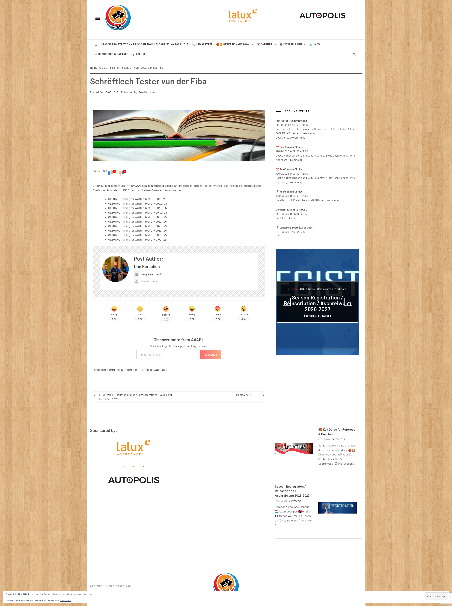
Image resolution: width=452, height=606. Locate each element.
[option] (317, 302)
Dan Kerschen (147, 92)
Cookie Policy (66, 600)
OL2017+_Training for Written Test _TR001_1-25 (137, 198)
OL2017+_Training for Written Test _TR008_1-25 (137, 230)
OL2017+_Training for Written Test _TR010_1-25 (137, 239)
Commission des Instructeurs (128, 369)
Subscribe (210, 354)
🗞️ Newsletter (202, 44)
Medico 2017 (243, 394)
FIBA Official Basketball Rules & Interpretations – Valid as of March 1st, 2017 (135, 397)
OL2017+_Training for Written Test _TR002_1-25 (137, 203)
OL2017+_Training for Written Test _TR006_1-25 (137, 221)
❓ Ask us (138, 54)
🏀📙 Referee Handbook (233, 44)
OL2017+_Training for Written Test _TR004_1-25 (137, 212)
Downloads (158, 369)
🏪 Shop (314, 44)
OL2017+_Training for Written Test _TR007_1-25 (137, 226)
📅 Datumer (264, 44)
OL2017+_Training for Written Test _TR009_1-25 (137, 235)
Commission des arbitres (331, 288)
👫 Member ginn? (290, 44)
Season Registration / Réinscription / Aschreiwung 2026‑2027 (144, 44)
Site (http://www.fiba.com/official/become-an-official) (154, 185)
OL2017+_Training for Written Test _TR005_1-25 (137, 217)
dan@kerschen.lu (152, 274)
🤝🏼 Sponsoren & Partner (111, 54)
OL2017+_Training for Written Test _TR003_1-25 (137, 207)
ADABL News (307, 288)
